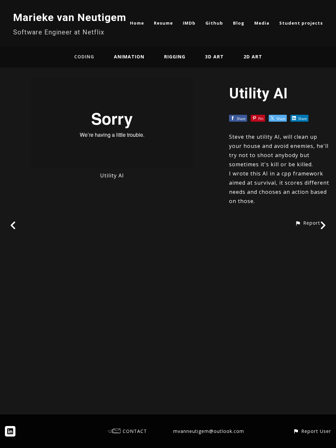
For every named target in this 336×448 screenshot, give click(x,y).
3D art (214, 56)
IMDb (189, 23)
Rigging (174, 56)
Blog (238, 23)
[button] (307, 223)
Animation (129, 56)
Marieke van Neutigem (69, 17)
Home (137, 23)
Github (214, 23)
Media (261, 23)
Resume (163, 23)
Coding (84, 56)
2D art (252, 56)
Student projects (301, 23)
